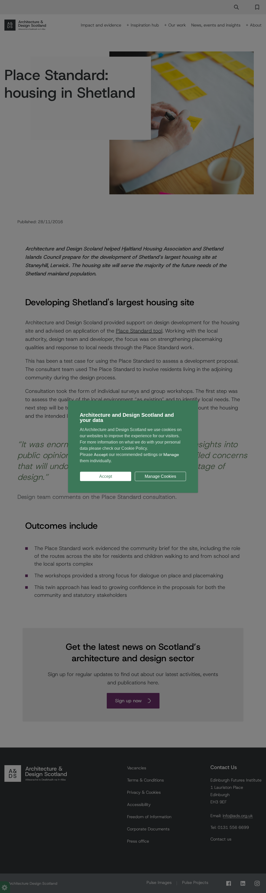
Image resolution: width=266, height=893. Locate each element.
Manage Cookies (160, 476)
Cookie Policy (134, 448)
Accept (105, 476)
